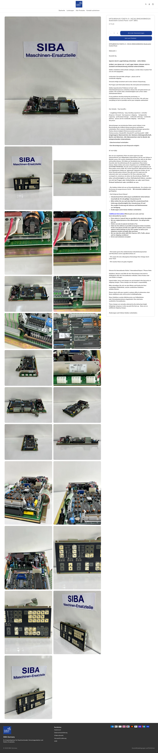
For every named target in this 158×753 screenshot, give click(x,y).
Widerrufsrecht (58, 735)
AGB (55, 741)
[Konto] (149, 4)
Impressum (57, 730)
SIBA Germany (12, 748)
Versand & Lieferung (60, 738)
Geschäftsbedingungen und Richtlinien (143, 748)
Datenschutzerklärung (60, 733)
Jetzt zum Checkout (130, 38)
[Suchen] (146, 4)
